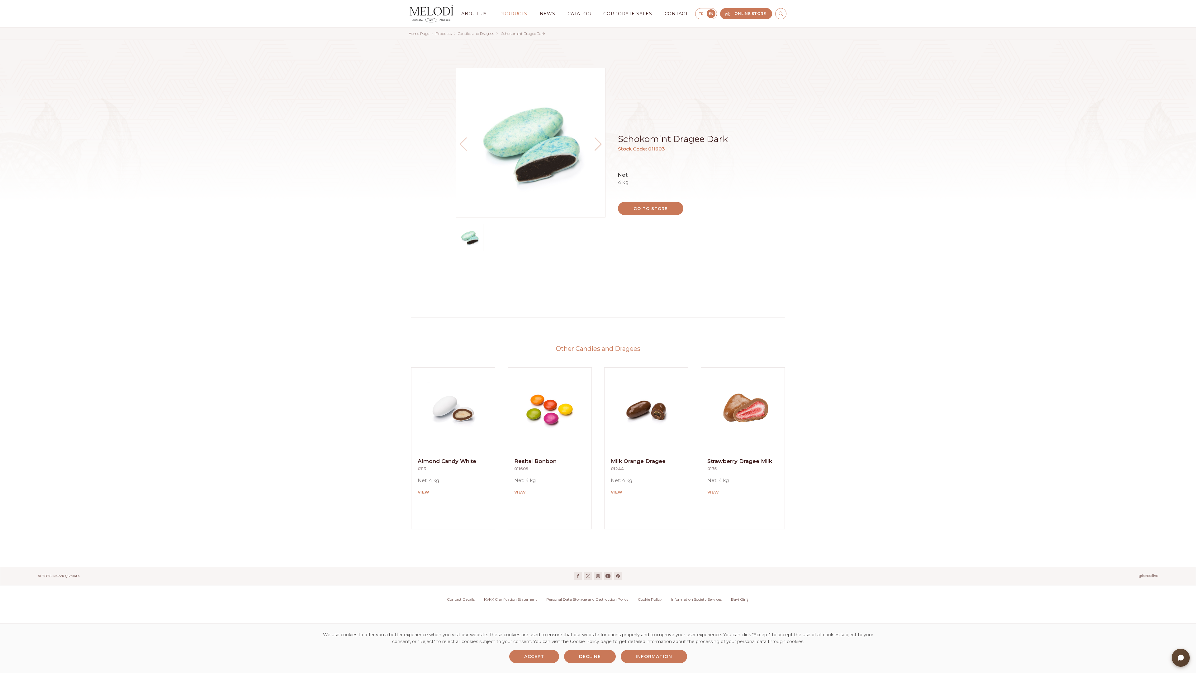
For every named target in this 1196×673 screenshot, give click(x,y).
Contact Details (461, 599)
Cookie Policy (650, 599)
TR (701, 14)
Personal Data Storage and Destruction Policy (587, 599)
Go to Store (650, 208)
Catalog (579, 14)
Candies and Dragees (476, 33)
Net (623, 175)
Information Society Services (696, 599)
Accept (534, 656)
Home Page (419, 33)
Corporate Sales (627, 14)
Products (443, 33)
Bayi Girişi (740, 599)
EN (711, 14)
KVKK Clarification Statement (510, 599)
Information (654, 656)
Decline (590, 656)
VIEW (423, 491)
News (547, 14)
